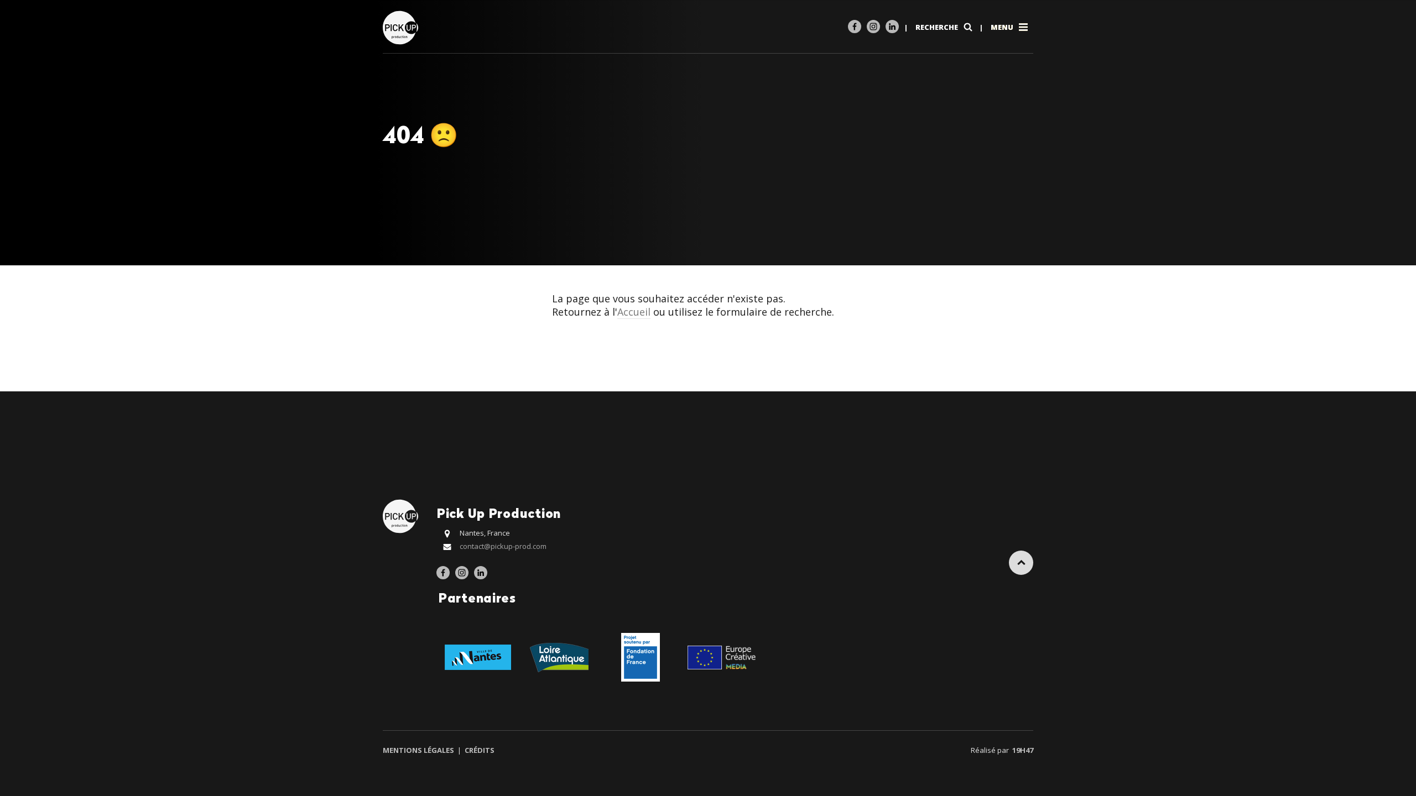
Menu (1003, 27)
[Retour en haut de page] (1021, 563)
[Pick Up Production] (402, 27)
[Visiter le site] (478, 656)
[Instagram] (873, 26)
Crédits (478, 750)
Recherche (937, 27)
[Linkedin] (892, 26)
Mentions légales (419, 750)
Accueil (633, 311)
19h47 (1022, 750)
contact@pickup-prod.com (503, 546)
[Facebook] (854, 26)
